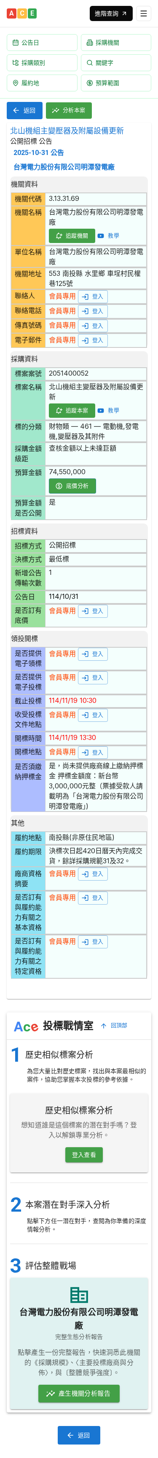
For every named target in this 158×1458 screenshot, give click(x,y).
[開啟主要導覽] (143, 13)
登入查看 (84, 1154)
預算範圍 (107, 82)
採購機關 (107, 42)
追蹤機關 (77, 235)
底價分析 (77, 486)
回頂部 (119, 1025)
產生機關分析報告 (84, 1393)
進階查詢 (106, 13)
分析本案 (74, 110)
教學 (113, 235)
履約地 (30, 82)
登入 (98, 296)
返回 (30, 110)
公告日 (30, 42)
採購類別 (33, 62)
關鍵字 (104, 62)
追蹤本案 (77, 410)
